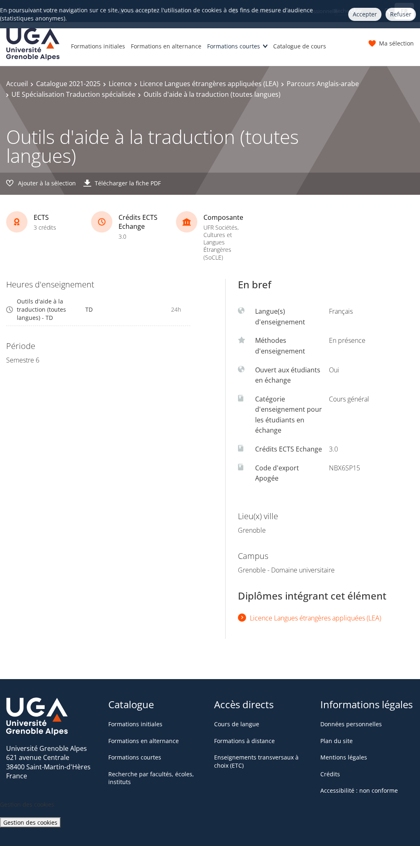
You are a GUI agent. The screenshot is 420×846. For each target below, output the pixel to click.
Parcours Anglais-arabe (323, 83)
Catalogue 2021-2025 (68, 83)
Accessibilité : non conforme (359, 790)
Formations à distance (244, 741)
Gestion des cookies (30, 822)
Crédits (330, 774)
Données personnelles (351, 724)
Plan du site (336, 741)
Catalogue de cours (299, 46)
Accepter (365, 14)
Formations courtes (233, 46)
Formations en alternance (166, 46)
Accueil (17, 83)
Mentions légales (343, 757)
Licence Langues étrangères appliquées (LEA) (209, 83)
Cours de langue (236, 724)
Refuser (400, 14)
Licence (120, 83)
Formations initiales (98, 46)
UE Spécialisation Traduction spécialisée (73, 94)
